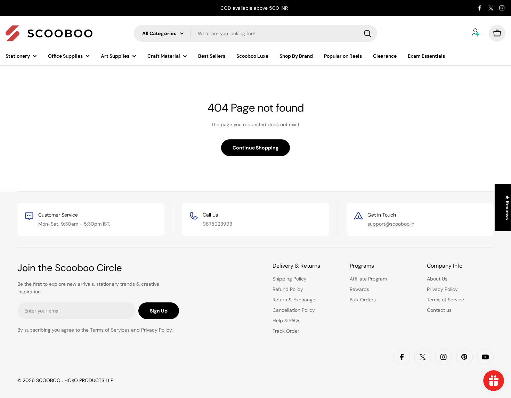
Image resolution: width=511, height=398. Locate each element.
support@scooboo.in (390, 224)
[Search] (367, 33)
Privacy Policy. (157, 330)
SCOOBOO (49, 380)
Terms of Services (110, 330)
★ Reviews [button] (507, 207)
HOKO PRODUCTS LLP (88, 380)
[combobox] (255, 33)
